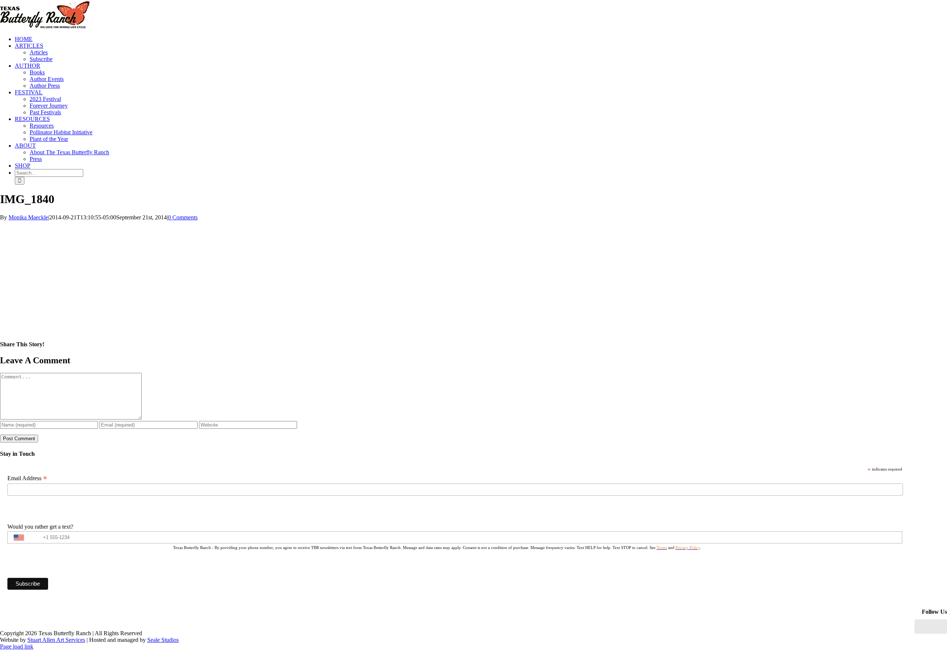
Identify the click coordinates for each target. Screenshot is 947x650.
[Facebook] (918, 626)
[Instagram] (935, 626)
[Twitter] (943, 626)
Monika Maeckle (28, 217)
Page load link (16, 646)
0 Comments (183, 217)
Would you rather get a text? (40, 526)
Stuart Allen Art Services (56, 640)
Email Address (27, 478)
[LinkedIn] (927, 626)
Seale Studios (163, 640)
